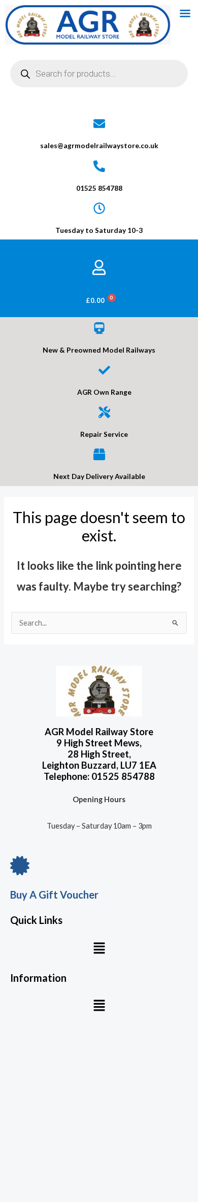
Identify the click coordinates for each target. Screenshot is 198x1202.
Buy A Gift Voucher (54, 894)
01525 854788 (99, 188)
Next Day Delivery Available (99, 476)
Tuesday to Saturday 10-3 (99, 230)
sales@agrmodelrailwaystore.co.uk (99, 145)
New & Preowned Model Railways (99, 350)
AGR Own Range (104, 392)
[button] (99, 948)
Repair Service (104, 434)
